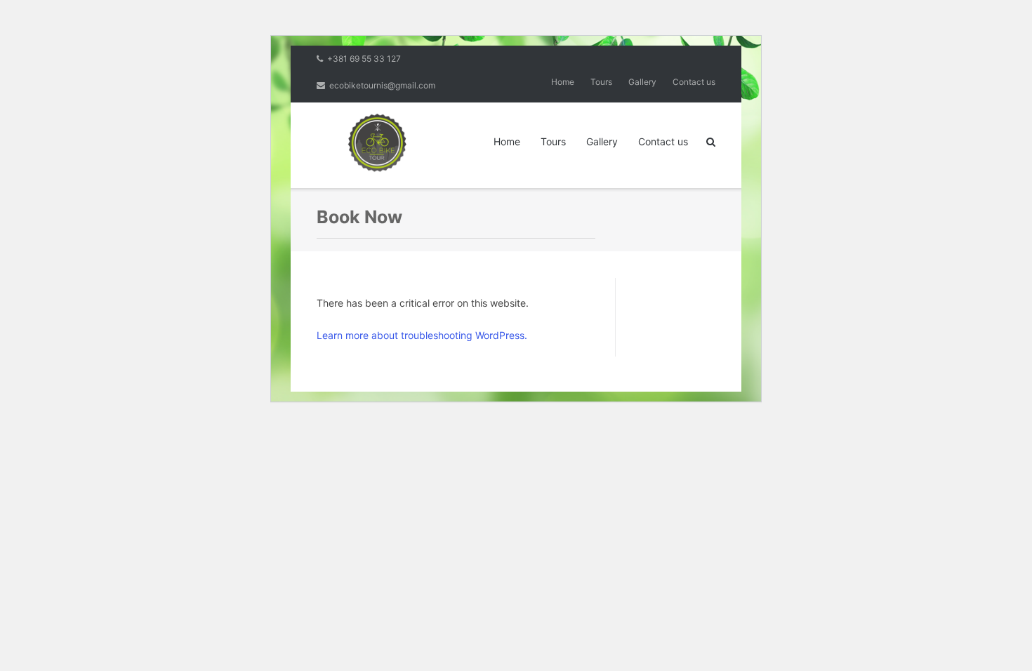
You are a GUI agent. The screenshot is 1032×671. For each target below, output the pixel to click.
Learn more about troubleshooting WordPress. (422, 335)
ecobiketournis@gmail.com (382, 85)
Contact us (694, 82)
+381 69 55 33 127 (364, 58)
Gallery (642, 82)
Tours (601, 82)
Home (562, 82)
